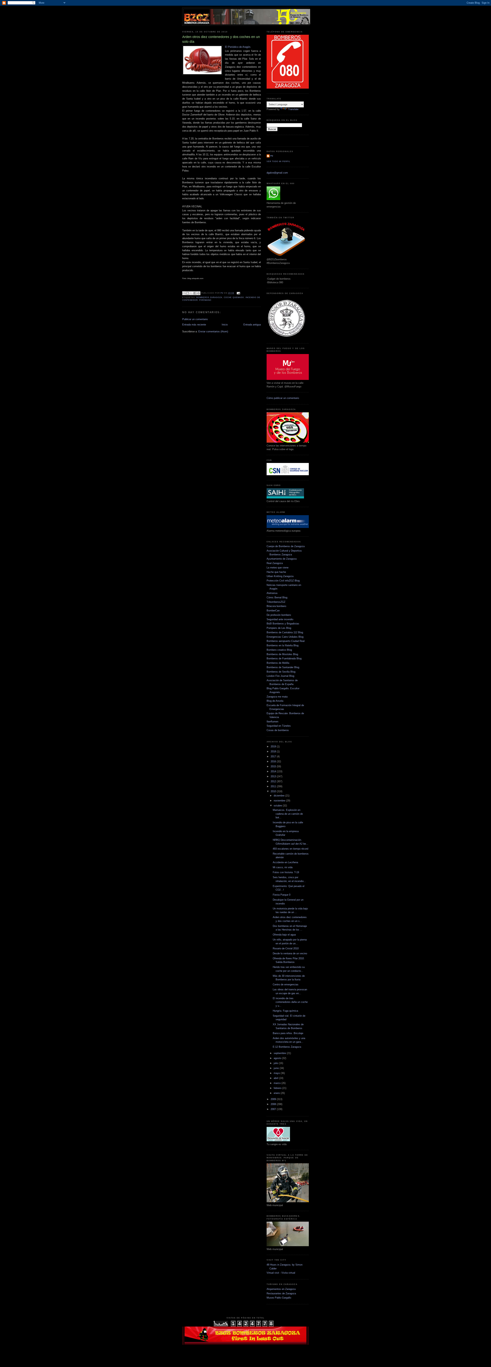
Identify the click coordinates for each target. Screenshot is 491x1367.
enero (277, 1093)
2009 (274, 1099)
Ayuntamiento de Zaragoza (282, 558)
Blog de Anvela (275, 700)
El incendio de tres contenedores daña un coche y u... (290, 1002)
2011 (274, 786)
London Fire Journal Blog (280, 675)
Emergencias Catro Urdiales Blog (285, 636)
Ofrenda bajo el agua (284, 934)
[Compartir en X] (191, 293)
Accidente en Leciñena (285, 862)
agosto (278, 1058)
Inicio (225, 324)
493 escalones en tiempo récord (290, 848)
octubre (278, 805)
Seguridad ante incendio (280, 619)
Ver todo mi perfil (278, 161)
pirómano (205, 300)
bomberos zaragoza (209, 297)
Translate (293, 109)
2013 (274, 776)
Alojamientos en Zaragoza (281, 1289)
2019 (274, 746)
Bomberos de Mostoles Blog (282, 654)
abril (276, 1078)
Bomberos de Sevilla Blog (281, 671)
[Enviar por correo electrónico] (184, 293)
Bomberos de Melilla (278, 662)
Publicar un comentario (195, 319)
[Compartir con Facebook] (195, 293)
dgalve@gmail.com (277, 172)
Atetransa (272, 593)
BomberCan (273, 610)
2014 (274, 771)
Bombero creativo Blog (279, 649)
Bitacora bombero (276, 606)
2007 (274, 1109)
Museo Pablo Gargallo (279, 1297)
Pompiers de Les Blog (279, 628)
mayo (277, 1073)
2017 (274, 756)
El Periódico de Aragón (237, 46)
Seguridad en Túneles (279, 725)
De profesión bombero (279, 615)
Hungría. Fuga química (285, 1010)
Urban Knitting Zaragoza (280, 576)
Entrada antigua (252, 324)
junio (277, 1068)
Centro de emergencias (285, 984)
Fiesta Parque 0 (281, 894)
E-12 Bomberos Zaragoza (287, 1046)
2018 (274, 751)
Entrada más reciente (194, 324)
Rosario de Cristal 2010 (286, 948)
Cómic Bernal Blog (277, 597)
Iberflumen (272, 721)
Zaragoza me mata (277, 696)
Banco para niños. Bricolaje (288, 1033)
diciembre (279, 795)
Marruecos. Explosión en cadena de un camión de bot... (288, 814)
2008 (274, 1104)
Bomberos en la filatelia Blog (282, 645)
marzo (277, 1083)
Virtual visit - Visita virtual (281, 1272)
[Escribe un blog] (187, 293)
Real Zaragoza (275, 563)
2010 (274, 791)
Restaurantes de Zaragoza (281, 1293)
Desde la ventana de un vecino (290, 953)
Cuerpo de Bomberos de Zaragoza (286, 546)
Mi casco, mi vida (282, 867)
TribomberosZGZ (276, 601)
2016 (274, 761)
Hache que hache (276, 572)
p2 (271, 156)
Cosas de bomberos (278, 730)
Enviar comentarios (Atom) (213, 331)
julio (276, 1063)
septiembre (280, 1053)
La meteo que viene (277, 567)
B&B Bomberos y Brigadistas (283, 623)
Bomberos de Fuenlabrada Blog (284, 658)
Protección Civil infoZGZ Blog (283, 580)
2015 (274, 766)
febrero (278, 1088)
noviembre (280, 800)
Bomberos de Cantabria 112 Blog (285, 632)
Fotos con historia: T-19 (286, 872)
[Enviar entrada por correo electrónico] (238, 293)
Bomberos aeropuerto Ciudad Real (286, 641)
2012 (274, 781)
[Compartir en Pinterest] (198, 293)
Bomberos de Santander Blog (283, 667)
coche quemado (234, 297)
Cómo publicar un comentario (283, 398)
